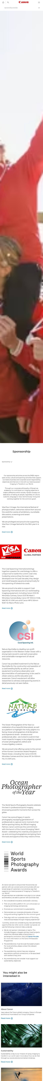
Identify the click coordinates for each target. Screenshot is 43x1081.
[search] (8, 2)
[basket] (3, 2)
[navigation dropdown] (39, 2)
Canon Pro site (33, 936)
